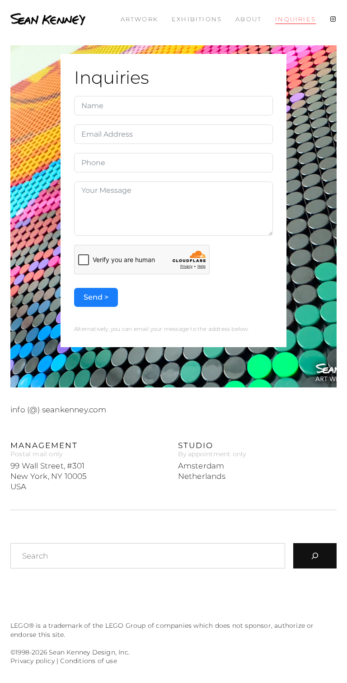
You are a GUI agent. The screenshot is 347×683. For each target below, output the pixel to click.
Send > (96, 297)
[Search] (315, 555)
